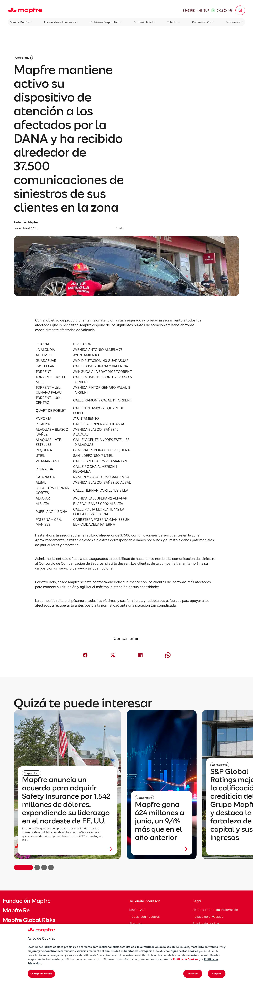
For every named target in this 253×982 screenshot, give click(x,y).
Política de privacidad (208, 917)
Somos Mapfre (19, 22)
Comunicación (201, 22)
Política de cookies (206, 923)
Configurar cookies (41, 973)
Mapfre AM (137, 910)
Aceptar (216, 973)
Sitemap (135, 923)
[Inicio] (25, 10)
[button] (240, 10)
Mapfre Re (16, 910)
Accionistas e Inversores (60, 22)
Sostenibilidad (143, 22)
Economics (233, 22)
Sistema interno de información (215, 910)
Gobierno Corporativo (105, 22)
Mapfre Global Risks (29, 920)
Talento (172, 22)
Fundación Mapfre (27, 900)
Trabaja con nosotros (144, 917)
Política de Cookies (185, 959)
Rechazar (193, 973)
